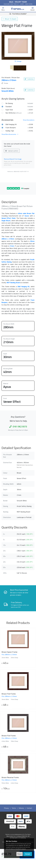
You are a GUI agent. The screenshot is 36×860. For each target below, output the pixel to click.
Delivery (21, 808)
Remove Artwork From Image (13, 159)
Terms (14, 808)
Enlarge (19, 61)
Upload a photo (13, 151)
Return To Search (10, 19)
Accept (27, 854)
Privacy (6, 808)
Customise (30, 79)
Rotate (6, 83)
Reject (19, 854)
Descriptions (28, 120)
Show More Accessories (9, 134)
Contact (29, 808)
